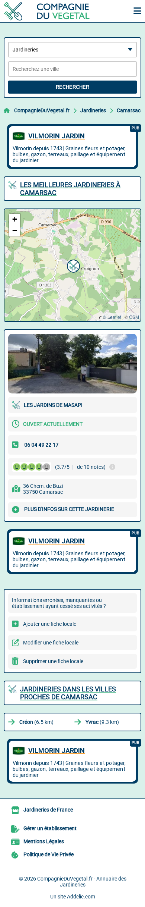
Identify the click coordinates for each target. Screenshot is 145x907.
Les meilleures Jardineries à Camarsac (70, 189)
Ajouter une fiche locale (49, 624)
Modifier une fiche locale (50, 643)
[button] (72, 265)
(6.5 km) (36, 722)
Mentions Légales (43, 841)
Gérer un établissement (50, 828)
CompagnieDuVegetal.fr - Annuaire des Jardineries (81, 882)
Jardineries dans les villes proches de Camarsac (68, 693)
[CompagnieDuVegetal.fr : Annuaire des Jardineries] (50, 11)
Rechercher (72, 87)
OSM (134, 317)
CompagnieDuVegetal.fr (42, 110)
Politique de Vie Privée (48, 854)
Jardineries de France (48, 810)
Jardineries (93, 110)
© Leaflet (112, 317)
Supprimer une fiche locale (53, 661)
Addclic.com (81, 897)
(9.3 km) (102, 722)
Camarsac (129, 110)
